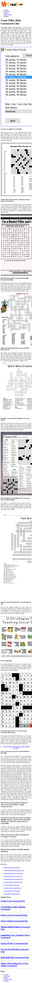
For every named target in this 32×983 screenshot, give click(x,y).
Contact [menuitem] (6, 10)
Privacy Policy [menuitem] (8, 14)
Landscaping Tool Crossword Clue (13, 879)
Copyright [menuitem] (7, 11)
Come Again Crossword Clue (12, 894)
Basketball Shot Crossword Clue (15, 957)
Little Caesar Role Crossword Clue (13, 873)
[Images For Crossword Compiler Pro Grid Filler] (16, 87)
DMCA (6, 977)
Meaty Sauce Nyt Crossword (12, 867)
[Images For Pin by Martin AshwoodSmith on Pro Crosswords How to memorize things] (16, 464)
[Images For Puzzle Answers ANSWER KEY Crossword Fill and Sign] (16, 555)
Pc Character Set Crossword (11, 885)
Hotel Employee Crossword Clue (13, 876)
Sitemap (6, 981)
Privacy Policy (8, 979)
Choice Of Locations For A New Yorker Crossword (15, 964)
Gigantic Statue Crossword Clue (13, 888)
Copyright (7, 976)
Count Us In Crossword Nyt (13, 901)
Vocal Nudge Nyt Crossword (12, 891)
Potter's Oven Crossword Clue (14, 915)
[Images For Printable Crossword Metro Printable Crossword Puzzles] (16, 389)
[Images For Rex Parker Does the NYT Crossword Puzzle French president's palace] (16, 700)
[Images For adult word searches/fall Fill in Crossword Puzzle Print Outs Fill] (16, 319)
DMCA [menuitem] (6, 13)
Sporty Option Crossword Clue (14, 921)
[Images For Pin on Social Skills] (16, 637)
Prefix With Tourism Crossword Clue (14, 870)
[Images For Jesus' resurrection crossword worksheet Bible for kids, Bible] (16, 747)
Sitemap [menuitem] (6, 16)
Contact (6, 974)
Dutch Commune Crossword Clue (13, 882)
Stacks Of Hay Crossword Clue (14, 943)
